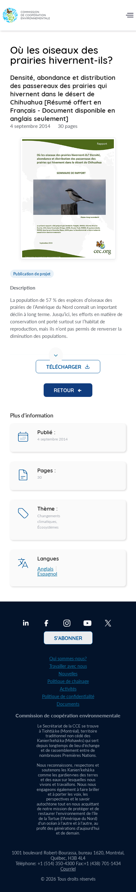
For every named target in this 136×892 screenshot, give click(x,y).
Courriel (68, 869)
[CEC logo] (26, 17)
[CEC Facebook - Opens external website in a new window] (46, 624)
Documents (68, 704)
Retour (64, 390)
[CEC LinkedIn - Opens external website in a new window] (25, 624)
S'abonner (68, 638)
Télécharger (63, 366)
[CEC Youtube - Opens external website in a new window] (87, 624)
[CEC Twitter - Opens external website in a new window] (108, 624)
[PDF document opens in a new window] (68, 199)
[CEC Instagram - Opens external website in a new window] (66, 624)
